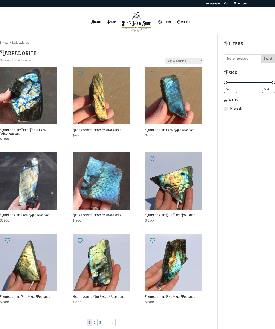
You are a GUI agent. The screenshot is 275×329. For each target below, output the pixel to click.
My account (213, 3)
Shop (111, 22)
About (96, 22)
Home (4, 43)
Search (268, 58)
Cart (226, 3)
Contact (184, 22)
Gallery (165, 22)
